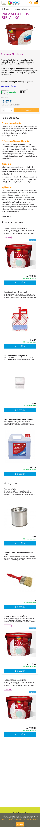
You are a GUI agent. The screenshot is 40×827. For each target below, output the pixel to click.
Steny (8, 9)
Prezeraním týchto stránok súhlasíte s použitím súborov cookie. (20, 819)
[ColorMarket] (17, 3)
